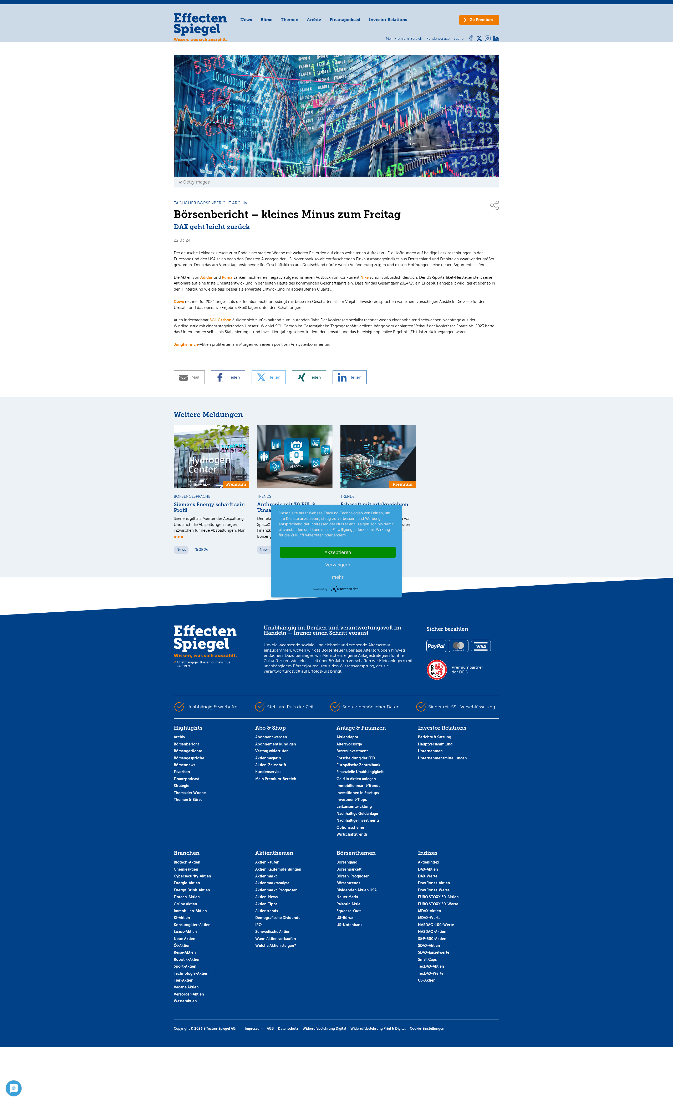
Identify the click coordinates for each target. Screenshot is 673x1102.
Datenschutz (288, 1028)
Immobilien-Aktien (190, 911)
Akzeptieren (337, 552)
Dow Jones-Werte (434, 890)
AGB (270, 1028)
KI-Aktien (182, 918)
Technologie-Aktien (191, 973)
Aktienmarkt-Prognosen (276, 890)
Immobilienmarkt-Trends (358, 786)
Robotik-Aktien (187, 959)
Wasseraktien (185, 1001)
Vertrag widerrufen (272, 751)
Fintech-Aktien (187, 897)
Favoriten (182, 772)
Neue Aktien (184, 939)
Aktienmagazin (268, 758)
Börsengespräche (189, 758)
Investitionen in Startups (357, 793)
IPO (258, 925)
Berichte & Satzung (434, 737)
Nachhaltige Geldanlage (357, 813)
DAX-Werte (427, 876)
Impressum (254, 1028)
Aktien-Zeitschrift (270, 765)
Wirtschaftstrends (352, 834)
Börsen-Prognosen (353, 876)
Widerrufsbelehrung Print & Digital (378, 1028)
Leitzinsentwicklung (354, 806)
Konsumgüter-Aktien (192, 925)
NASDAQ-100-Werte (436, 925)
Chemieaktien (186, 869)
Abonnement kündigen (275, 744)
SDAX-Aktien (429, 945)
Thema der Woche (190, 793)
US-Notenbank (349, 925)
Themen (289, 19)
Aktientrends (266, 911)
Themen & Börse (188, 800)
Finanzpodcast (345, 19)
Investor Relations (388, 19)
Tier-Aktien (183, 980)
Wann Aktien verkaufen (275, 939)
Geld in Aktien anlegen (356, 779)
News (246, 19)
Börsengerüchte (188, 751)
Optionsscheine (350, 827)
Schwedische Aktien (272, 932)
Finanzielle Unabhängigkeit (360, 772)
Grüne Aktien (185, 904)
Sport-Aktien (185, 966)
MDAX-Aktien (429, 911)
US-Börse (344, 918)
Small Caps (427, 959)
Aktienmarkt (266, 876)
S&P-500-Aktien (432, 939)
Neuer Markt (347, 897)
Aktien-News (266, 897)
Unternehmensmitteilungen (442, 758)
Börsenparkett (348, 869)
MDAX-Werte (429, 918)
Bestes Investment (352, 751)
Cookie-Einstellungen (427, 1028)
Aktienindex (428, 862)
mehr (178, 536)
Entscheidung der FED (355, 758)
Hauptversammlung (435, 744)
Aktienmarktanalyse (272, 883)
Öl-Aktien (182, 945)
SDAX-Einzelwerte (433, 952)
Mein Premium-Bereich (275, 779)
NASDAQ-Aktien (432, 932)
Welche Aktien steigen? (275, 945)
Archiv (314, 19)
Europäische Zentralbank (358, 765)
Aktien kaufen (267, 862)
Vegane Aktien (186, 987)
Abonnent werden (271, 737)
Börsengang (346, 862)
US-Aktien (427, 980)
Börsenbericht (186, 744)
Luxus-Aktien (185, 932)
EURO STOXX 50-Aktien (438, 897)
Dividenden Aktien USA (356, 890)
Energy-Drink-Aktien (192, 890)
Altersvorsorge (349, 744)
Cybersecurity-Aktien (192, 876)
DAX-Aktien (428, 869)
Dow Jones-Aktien (434, 883)
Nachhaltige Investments (357, 820)
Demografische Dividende (277, 918)
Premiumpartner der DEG (467, 669)
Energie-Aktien (187, 883)
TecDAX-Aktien (431, 966)
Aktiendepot (347, 737)
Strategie (181, 786)
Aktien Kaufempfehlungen (278, 869)
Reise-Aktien (185, 952)
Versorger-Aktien (189, 994)
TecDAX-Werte (430, 973)
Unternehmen (430, 751)
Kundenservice (268, 772)
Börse (266, 19)
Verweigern (337, 564)
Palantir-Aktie (348, 904)
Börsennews (184, 765)
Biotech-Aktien (187, 862)
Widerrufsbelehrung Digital (324, 1028)
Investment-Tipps (351, 800)
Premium (481, 20)
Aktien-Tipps (266, 904)
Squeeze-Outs (348, 911)
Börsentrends (348, 883)
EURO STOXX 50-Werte (438, 904)
